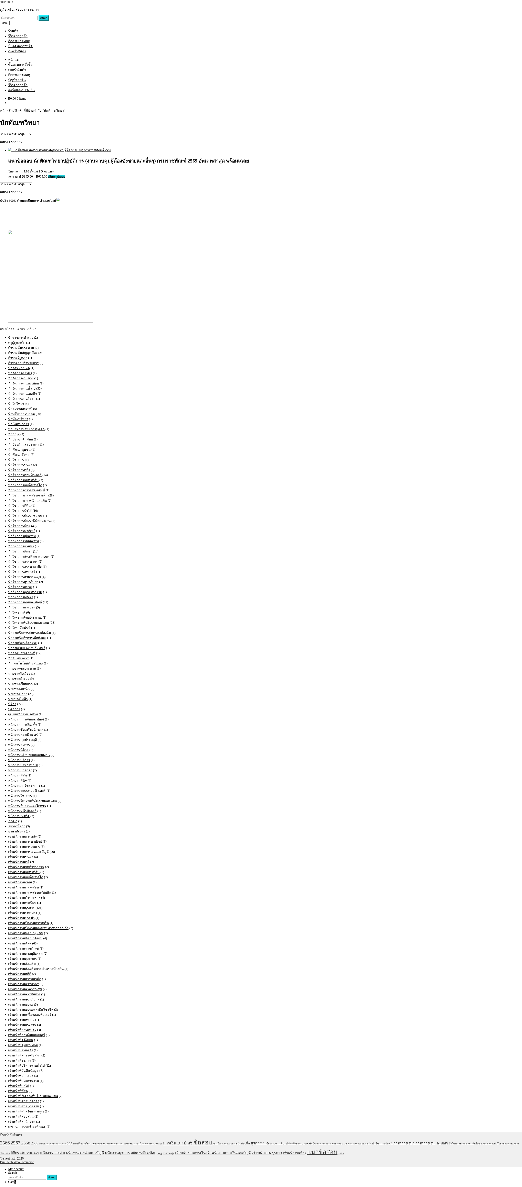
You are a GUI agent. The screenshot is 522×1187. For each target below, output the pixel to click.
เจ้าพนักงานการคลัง (22, 836)
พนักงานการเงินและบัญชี (26, 719)
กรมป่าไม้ (67, 1143)
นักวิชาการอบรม (20, 587)
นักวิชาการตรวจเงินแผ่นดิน (27, 500)
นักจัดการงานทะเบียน (23, 383)
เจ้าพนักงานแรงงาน (22, 1025)
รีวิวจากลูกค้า (18, 36)
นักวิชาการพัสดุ (19, 526)
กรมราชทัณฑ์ (98, 1144)
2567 (15, 1142)
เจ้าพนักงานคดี (18, 862)
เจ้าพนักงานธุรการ (21, 907)
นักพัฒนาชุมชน (19, 449)
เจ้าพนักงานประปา (21, 918)
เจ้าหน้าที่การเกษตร (22, 1030)
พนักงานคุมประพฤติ (22, 739)
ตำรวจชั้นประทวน (21, 347)
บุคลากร (14, 709)
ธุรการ (256, 1143)
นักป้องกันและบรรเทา (23, 444)
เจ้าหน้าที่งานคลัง (20, 1050)
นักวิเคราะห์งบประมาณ (25, 617)
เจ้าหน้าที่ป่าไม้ (18, 1086)
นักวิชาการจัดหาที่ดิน (23, 480)
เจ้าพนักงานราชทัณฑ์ (23, 948)
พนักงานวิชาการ (20, 795)
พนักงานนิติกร (18, 750)
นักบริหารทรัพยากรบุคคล (26, 429)
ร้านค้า (13, 31)
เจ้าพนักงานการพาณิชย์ (25, 841)
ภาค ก (12, 821)
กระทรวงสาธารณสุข (152, 1143)
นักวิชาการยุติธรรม (22, 536)
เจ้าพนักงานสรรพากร (23, 984)
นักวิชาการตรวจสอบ (332, 1143)
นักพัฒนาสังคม (19, 454)
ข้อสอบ (203, 1142)
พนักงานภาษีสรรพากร (24, 785)
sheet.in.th (6, 1)
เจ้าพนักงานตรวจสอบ (23, 887)
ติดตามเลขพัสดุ (19, 41)
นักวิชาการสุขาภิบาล (23, 582)
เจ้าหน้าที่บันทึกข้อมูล (23, 1070)
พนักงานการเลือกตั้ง (22, 724)
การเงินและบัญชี (178, 1143)
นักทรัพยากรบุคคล (21, 414)
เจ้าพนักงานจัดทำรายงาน (26, 867)
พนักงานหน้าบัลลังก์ (22, 811)
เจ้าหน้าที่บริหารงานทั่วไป (26, 1065)
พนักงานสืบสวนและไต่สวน (27, 806)
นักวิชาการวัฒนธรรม (23, 541)
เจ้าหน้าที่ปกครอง (20, 1075)
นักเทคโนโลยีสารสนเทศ (25, 663)
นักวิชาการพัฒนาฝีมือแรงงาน (29, 521)
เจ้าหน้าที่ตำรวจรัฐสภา (24, 1055)
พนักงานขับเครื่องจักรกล (25, 729)
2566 (5, 1142)
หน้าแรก (14, 59)
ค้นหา (43, 18)
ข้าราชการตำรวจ (20, 337)
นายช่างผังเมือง (19, 673)
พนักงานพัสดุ (17, 775)
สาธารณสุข (168, 1153)
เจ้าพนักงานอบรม (20, 1004)
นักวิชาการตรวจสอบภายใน (28, 495)
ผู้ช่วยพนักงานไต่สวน (23, 714)
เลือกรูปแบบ (56, 176)
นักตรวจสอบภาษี (20, 409)
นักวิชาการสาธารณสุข (24, 577)
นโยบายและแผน (29, 1153)
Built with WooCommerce (17, 1162)
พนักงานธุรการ (19, 745)
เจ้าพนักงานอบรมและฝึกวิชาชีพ (30, 1009)
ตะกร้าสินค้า (17, 51)
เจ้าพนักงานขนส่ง (20, 857)
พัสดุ (153, 1153)
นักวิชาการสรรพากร (23, 561)
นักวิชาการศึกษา (20, 551)
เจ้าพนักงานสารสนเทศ (24, 994)
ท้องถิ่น (245, 1143)
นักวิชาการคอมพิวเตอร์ (25, 475)
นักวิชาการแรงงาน (21, 607)
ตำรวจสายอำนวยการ (23, 363)
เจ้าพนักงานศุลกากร (22, 958)
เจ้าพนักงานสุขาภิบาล (23, 999)
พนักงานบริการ (19, 760)
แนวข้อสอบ (322, 1152)
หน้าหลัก (6, 110)
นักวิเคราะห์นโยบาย (472, 1143)
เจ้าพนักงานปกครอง (22, 913)
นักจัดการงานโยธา (21, 398)
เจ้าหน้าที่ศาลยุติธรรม (23, 1106)
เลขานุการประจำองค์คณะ (27, 1126)
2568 (25, 1142)
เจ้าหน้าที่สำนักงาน (21, 1121)
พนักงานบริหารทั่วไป (23, 765)
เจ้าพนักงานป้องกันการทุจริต (28, 923)
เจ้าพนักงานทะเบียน (22, 902)
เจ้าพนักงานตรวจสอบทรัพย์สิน (29, 892)
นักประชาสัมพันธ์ (20, 439)
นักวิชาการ (16, 459)
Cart (12, 1182)
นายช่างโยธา (17, 694)
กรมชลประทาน (53, 1143)
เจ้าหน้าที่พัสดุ (18, 1091)
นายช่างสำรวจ (18, 678)
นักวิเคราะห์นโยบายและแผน (28, 622)
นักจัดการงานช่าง (20, 378)
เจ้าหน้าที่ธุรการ (19, 1060)
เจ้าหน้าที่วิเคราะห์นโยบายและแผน (33, 1096)
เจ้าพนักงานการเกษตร (24, 846)
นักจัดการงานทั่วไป (21, 388)
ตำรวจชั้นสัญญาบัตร (23, 353)
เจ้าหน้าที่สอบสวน (21, 1116)
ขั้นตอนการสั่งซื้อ (20, 46)
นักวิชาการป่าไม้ (20, 510)
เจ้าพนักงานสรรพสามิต (24, 979)
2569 (34, 1143)
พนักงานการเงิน (52, 1153)
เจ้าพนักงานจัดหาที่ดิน (24, 872)
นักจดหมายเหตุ (19, 368)
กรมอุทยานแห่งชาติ (130, 1143)
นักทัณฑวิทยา (18, 419)
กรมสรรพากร (112, 1144)
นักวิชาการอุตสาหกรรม (25, 592)
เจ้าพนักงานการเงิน (190, 1153)
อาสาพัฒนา (16, 831)
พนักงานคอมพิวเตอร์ (23, 734)
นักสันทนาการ (18, 658)
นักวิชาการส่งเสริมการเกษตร (29, 556)
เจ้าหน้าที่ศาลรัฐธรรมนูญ (26, 1111)
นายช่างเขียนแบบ (20, 683)
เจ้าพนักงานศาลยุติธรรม (25, 953)
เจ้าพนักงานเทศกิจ (21, 1019)
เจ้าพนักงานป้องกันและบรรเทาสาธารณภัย (38, 928)
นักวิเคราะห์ (16, 612)
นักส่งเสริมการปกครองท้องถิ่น (29, 633)
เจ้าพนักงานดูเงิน (20, 882)
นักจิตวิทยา (16, 403)
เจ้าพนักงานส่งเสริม (22, 963)
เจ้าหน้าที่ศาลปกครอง (23, 1101)
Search (12, 1172)
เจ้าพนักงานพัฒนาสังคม (25, 938)
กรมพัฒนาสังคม (82, 1143)
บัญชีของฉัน (17, 80)
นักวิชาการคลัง (19, 470)
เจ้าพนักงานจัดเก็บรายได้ (25, 877)
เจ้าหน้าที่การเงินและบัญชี (26, 1035)
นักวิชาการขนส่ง (20, 465)
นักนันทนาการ (18, 424)
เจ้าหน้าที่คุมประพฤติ (23, 1045)
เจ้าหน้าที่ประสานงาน (23, 1081)
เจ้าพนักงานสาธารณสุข (25, 989)
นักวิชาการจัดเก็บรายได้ (25, 485)
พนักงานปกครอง (20, 770)
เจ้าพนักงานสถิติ (19, 974)
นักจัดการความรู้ (20, 373)
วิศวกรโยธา (16, 826)
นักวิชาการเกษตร (20, 597)
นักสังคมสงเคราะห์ (21, 653)
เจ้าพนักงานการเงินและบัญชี (28, 851)
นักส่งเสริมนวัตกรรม (22, 643)
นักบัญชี (14, 434)
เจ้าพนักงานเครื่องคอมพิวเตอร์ (29, 1014)
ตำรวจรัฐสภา (17, 358)
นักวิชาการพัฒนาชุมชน (25, 515)
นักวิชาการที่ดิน (19, 505)
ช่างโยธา (218, 1143)
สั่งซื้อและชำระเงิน (21, 90)
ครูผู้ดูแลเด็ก (16, 342)
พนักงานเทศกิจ (19, 816)
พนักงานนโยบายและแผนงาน (29, 755)
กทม (42, 1143)
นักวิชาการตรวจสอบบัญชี (26, 490)
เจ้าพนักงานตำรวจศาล (24, 897)
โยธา (341, 1153)
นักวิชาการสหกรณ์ (21, 571)
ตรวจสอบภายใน (232, 1143)
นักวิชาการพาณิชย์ (21, 531)
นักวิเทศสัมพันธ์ (19, 627)
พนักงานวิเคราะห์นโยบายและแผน (32, 801)
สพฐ (159, 1153)
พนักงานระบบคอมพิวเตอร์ (27, 790)
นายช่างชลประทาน (22, 668)
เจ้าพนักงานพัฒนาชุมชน (25, 933)
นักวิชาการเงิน (401, 1143)
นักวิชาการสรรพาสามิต (25, 566)
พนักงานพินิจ (17, 780)
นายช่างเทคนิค (19, 689)
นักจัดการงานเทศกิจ (22, 393)
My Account (16, 1169)
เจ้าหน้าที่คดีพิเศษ (20, 1040)
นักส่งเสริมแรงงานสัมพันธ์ (26, 648)
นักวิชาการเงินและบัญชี (25, 602)
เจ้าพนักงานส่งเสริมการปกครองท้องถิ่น (36, 969)
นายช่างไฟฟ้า (18, 699)
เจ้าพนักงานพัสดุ (19, 943)
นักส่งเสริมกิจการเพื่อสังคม (27, 638)
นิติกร (12, 704)
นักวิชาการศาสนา (21, 546)
